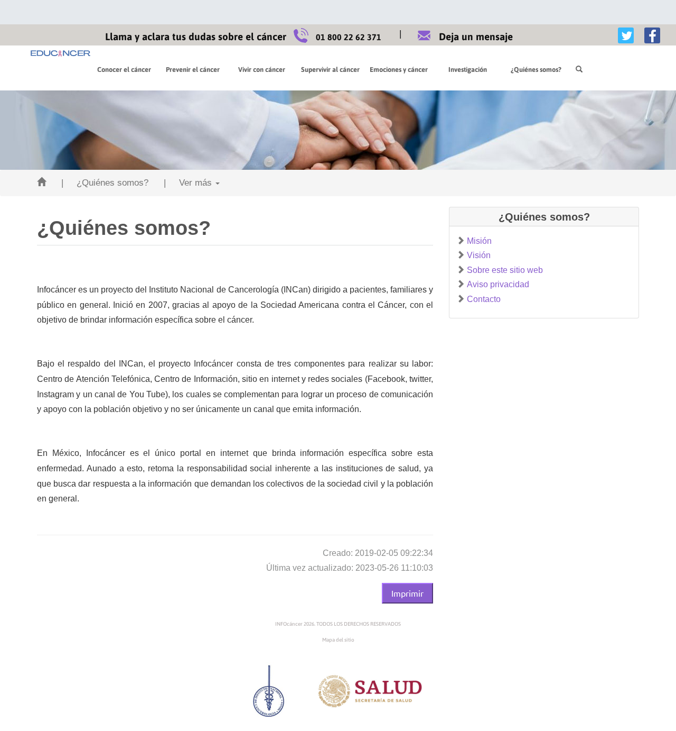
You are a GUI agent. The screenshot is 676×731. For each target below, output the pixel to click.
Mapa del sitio (338, 640)
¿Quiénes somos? (536, 70)
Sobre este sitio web (505, 270)
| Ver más (189, 183)
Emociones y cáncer (399, 70)
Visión (479, 255)
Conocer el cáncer (124, 70)
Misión (479, 240)
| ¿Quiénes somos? (104, 183)
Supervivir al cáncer (330, 70)
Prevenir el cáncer (193, 70)
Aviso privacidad (498, 284)
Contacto (484, 299)
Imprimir (407, 593)
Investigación (467, 70)
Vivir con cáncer (261, 70)
